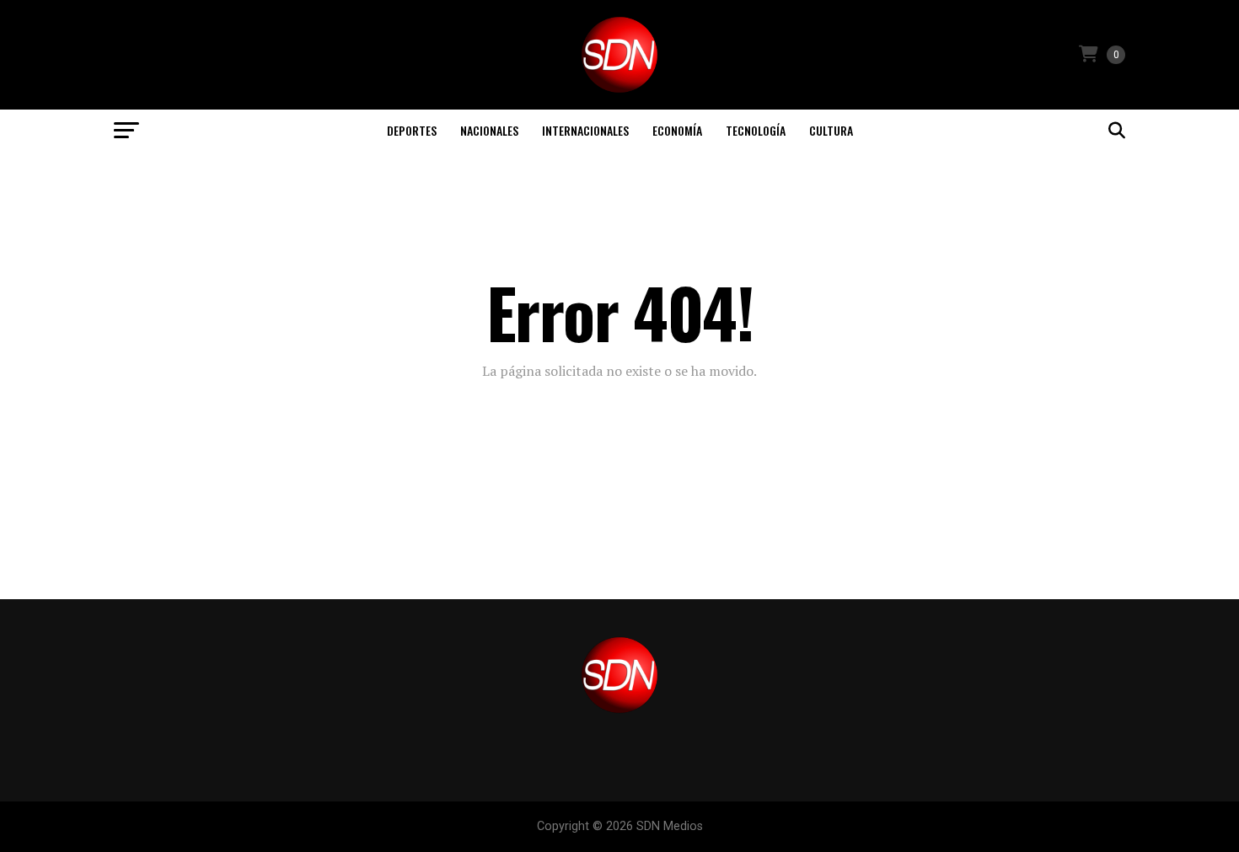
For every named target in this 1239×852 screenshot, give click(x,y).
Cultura (831, 130)
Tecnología (756, 130)
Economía (677, 130)
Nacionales (489, 130)
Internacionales (585, 130)
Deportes (412, 130)
